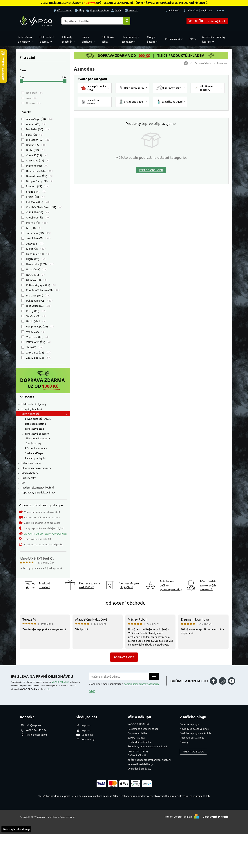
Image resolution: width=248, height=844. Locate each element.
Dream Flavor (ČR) (39, 176)
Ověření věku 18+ (138, 755)
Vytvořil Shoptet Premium (178, 816)
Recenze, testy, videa (192, 737)
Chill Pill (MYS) (37, 212)
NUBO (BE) (34, 274)
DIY (23, 482)
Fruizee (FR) (35, 191)
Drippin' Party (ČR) (39, 181)
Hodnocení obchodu (124, 603)
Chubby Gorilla (37, 217)
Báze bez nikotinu (35, 423)
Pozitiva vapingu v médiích (195, 733)
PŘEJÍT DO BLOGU (193, 751)
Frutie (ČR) (34, 196)
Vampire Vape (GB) (39, 326)
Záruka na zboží (136, 737)
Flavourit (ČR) (37, 186)
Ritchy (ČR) (35, 311)
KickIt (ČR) (35, 248)
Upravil (216, 816)
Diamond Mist (36, 165)
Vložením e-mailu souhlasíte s (124, 687)
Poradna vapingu (189, 724)
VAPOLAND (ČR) (38, 342)
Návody (184, 741)
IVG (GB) (33, 227)
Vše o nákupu (64, 10)
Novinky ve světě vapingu (194, 728)
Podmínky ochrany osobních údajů (147, 746)
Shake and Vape (34, 453)
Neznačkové (36, 269)
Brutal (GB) (34, 150)
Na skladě (33, 92)
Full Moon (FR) (37, 201)
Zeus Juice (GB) (38, 357)
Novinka (32, 103)
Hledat (126, 21)
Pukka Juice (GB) (38, 300)
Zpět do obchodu (151, 170)
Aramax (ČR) (35, 124)
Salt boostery (33, 443)
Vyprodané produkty (139, 768)
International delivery (140, 764)
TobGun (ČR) (35, 316)
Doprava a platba (137, 733)
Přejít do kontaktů (36, 734)
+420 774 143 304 (36, 730)
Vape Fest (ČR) (37, 336)
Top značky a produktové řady (38, 492)
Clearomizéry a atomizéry (36, 467)
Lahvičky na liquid (35, 458)
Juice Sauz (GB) (38, 233)
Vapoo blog (88, 739)
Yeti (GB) (34, 347)
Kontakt (133, 10)
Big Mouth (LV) (37, 139)
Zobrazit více (124, 657)
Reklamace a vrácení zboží (143, 728)
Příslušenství (28, 477)
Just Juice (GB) (37, 238)
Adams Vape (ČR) (39, 119)
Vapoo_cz (87, 734)
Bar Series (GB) (37, 129)
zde (48, 689)
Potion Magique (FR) (40, 285)
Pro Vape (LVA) (37, 295)
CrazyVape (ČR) (37, 160)
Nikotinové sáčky (31, 462)
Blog (81, 10)
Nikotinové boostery (37, 433)
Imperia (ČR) (36, 222)
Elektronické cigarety (33, 404)
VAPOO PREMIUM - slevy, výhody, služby (45, 533)
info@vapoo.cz (34, 725)
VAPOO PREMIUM (60, 681)
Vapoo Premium (99, 10)
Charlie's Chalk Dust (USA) (43, 207)
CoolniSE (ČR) (36, 155)
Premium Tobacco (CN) (42, 290)
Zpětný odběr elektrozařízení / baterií (149, 759)
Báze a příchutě (30, 413)
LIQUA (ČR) (35, 259)
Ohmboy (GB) (36, 279)
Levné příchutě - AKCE (38, 418)
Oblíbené (174, 10)
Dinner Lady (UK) (38, 170)
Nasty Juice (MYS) (39, 264)
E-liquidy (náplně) (31, 409)
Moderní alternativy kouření (37, 487)
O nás (118, 10)
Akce (31, 97)
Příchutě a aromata (36, 448)
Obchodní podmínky (139, 741)
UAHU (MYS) (35, 321)
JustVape (34, 243)
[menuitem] (26, 39)
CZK (219, 10)
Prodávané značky (138, 750)
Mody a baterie (30, 472)
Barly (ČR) (34, 134)
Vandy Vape (35, 331)
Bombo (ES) (35, 144)
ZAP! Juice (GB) (38, 352)
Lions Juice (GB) (37, 253)
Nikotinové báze (34, 428)
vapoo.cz (87, 725)
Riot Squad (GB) (38, 305)
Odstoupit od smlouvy (16, 829)
